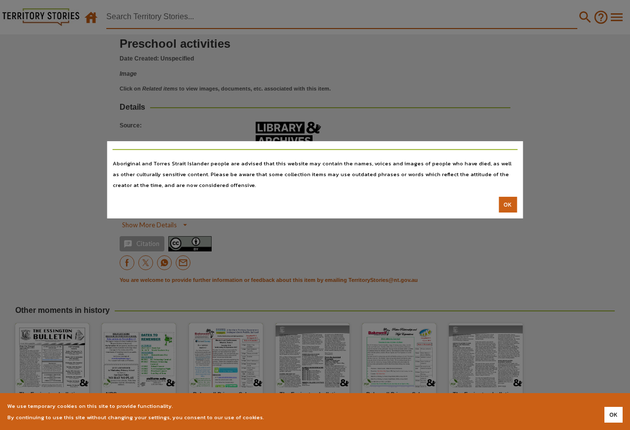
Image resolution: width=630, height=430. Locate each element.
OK (508, 204)
